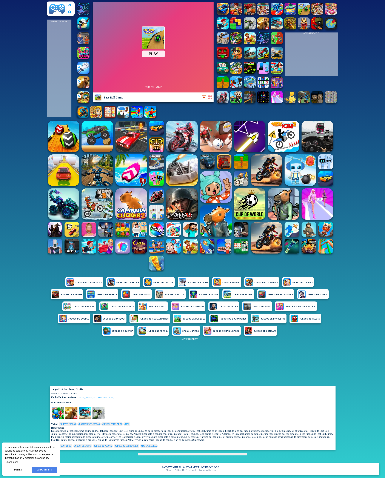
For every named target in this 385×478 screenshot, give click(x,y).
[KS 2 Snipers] (250, 28)
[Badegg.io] (83, 28)
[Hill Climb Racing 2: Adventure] (263, 58)
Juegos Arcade (231, 282)
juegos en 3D (64, 446)
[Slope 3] (83, 14)
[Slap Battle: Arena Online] (83, 73)
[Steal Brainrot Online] (236, 102)
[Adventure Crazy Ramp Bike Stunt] (83, 117)
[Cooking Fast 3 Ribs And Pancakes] (263, 14)
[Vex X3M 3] (250, 43)
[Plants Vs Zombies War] (277, 43)
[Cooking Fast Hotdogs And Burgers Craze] (236, 14)
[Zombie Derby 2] (250, 58)
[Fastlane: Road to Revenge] (223, 14)
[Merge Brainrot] (236, 73)
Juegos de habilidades (88, 282)
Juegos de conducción (127, 446)
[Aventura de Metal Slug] (96, 117)
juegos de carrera (127, 282)
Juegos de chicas (302, 282)
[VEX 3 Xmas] (123, 117)
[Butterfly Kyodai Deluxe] (331, 102)
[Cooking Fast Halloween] (250, 14)
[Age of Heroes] (236, 58)
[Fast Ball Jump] (304, 14)
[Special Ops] (223, 43)
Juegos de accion (198, 282)
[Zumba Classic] (236, 43)
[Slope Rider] (250, 87)
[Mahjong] (223, 73)
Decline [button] (18, 470)
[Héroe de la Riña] (83, 58)
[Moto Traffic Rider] (277, 58)
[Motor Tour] (223, 102)
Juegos (74, 393)
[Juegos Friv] (69, 5)
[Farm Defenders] (290, 28)
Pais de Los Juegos (57, 3)
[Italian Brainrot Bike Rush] (223, 87)
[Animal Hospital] (304, 28)
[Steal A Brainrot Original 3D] (277, 87)
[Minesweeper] (263, 87)
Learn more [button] (12, 462)
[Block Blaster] (236, 28)
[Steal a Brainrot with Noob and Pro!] (277, 73)
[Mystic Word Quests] (83, 102)
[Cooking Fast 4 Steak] (317, 14)
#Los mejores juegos (89, 424)
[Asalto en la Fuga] (83, 43)
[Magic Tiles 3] (263, 73)
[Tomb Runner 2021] (223, 58)
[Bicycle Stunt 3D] (250, 102)
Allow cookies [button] (44, 470)
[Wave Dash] (250, 73)
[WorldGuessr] (331, 28)
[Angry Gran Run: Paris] (223, 28)
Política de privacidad (185, 470)
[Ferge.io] (290, 102)
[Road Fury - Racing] (277, 28)
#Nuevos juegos (68, 424)
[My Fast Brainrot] (277, 14)
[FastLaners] (290, 14)
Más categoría (149, 446)
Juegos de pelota (103, 446)
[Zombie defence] (58, 418)
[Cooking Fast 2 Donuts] (331, 14)
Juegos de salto (82, 446)
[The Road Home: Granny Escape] (317, 102)
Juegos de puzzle (163, 282)
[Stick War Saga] (236, 87)
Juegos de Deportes (266, 282)
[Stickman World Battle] (317, 28)
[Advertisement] (59, 68)
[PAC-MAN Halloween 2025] (263, 102)
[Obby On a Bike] (137, 117)
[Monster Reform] (304, 102)
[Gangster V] (83, 87)
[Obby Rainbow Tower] (150, 117)
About (168, 470)
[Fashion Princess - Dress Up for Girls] (277, 102)
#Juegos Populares (112, 424)
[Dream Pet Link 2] (110, 117)
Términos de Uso (207, 470)
